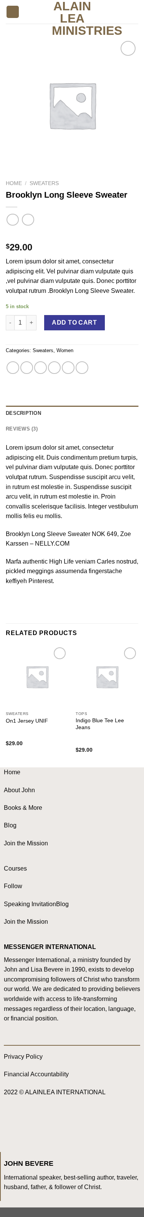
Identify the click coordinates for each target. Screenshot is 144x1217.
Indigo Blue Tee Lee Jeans (100, 724)
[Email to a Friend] (54, 367)
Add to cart (74, 322)
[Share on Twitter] (40, 367)
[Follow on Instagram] (27, 1124)
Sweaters (44, 183)
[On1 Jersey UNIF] (37, 676)
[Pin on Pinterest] (68, 367)
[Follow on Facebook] (12, 1124)
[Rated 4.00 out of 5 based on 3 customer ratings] (72, 235)
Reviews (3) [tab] (22, 429)
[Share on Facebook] (26, 367)
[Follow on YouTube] (58, 1124)
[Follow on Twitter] (42, 1124)
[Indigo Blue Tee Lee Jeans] (107, 676)
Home (14, 183)
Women (64, 350)
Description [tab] (23, 413)
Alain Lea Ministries (72, 18)
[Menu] (13, 12)
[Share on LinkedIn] (82, 367)
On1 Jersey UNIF (27, 721)
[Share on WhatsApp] (13, 367)
